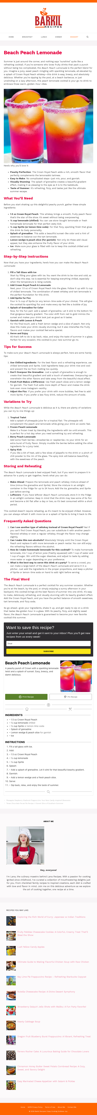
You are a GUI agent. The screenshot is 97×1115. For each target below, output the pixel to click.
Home (11, 37)
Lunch (44, 37)
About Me (61, 1107)
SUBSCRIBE (48, 651)
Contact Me (72, 1107)
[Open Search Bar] (87, 37)
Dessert (74, 37)
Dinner (58, 37)
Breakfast (27, 37)
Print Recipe (28, 697)
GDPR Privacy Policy (35, 1107)
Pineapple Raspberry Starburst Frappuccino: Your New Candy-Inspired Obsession (38, 800)
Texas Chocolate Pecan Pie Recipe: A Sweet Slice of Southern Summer (34, 803)
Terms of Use (50, 1107)
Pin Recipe (72, 697)
